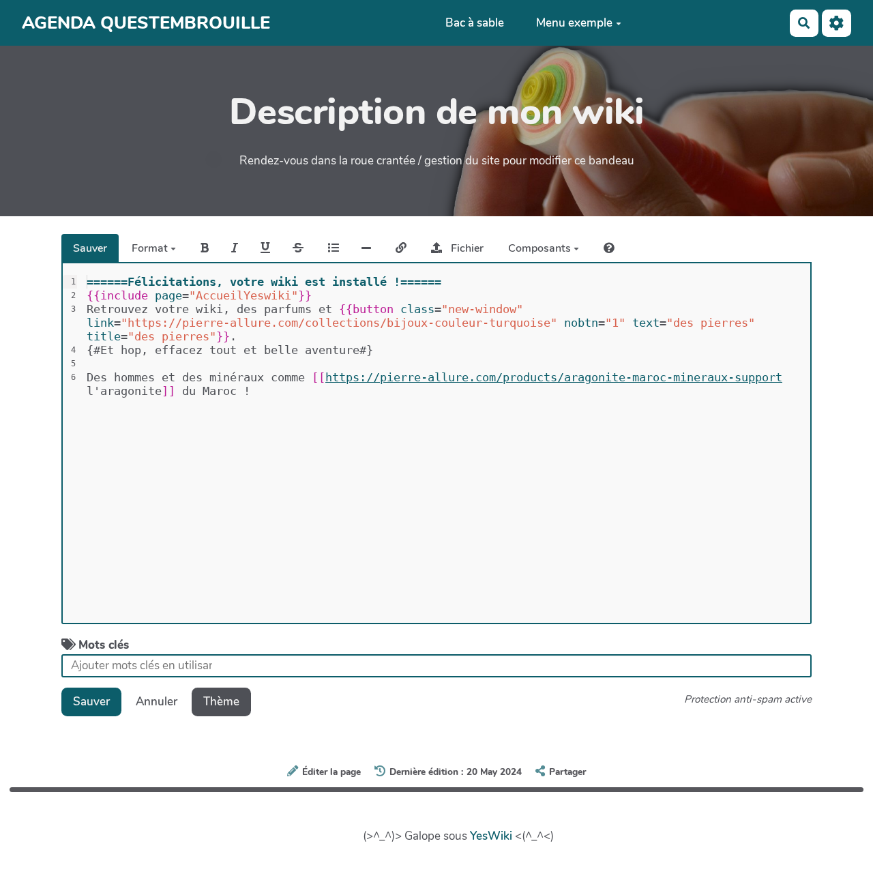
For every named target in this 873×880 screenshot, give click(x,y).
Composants (541, 248)
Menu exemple (574, 23)
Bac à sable (474, 23)
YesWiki (491, 836)
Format (151, 248)
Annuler (156, 701)
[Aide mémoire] (609, 248)
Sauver (90, 248)
